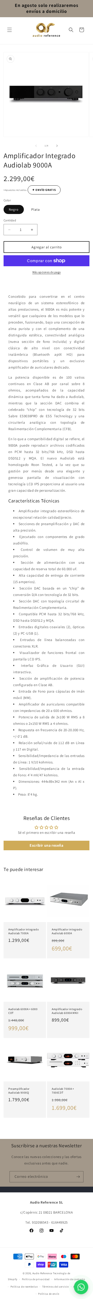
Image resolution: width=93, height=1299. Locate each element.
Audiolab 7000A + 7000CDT (63, 1090)
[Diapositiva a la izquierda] (36, 146)
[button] (9, 30)
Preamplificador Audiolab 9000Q (19, 1090)
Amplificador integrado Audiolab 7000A (23, 931)
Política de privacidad (36, 1279)
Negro (14, 209)
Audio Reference (42, 1273)
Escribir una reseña (46, 845)
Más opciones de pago (46, 272)
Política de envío (48, 1293)
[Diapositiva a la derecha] (57, 146)
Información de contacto (69, 1279)
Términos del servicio (55, 1286)
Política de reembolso (24, 1286)
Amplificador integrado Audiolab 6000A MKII (67, 1011)
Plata (35, 209)
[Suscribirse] (78, 1176)
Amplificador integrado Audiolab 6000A (67, 931)
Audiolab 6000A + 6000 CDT (23, 1011)
